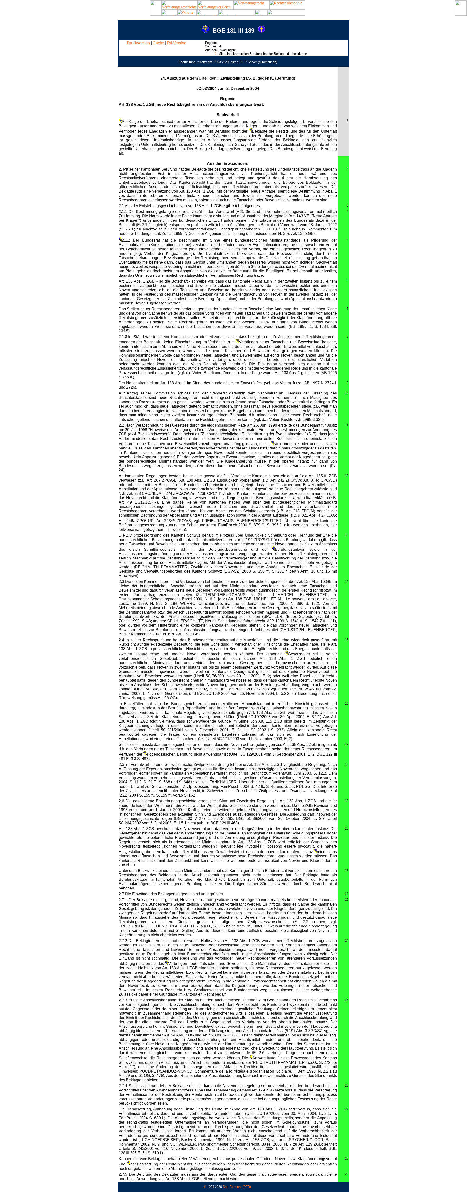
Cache (158, 43)
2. (216, 53)
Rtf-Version (176, 43)
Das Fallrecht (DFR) (237, 1187)
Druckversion (138, 43)
